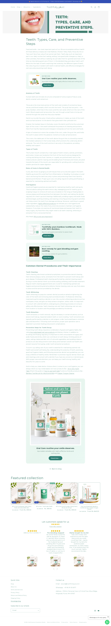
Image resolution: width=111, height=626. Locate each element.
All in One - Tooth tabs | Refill (44, 506)
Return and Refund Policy (19, 595)
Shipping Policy (15, 598)
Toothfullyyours (32, 622)
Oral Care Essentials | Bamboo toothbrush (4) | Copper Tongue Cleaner (89, 508)
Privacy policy (64, 622)
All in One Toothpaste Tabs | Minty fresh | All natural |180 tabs (21, 507)
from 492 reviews (56, 526)
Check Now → (47, 85)
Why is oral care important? (43, 216)
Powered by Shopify (41, 622)
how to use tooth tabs (52, 371)
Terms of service (73, 622)
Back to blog (57, 469)
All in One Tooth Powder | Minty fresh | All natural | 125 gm (66, 507)
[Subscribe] (38, 610)
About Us (13, 587)
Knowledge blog (16, 601)
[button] (19, 7)
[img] (55, 524)
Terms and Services (17, 589)
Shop (12, 584)
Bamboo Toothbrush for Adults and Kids (40, 373)
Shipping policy (83, 622)
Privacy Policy (15, 592)
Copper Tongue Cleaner (65, 373)
